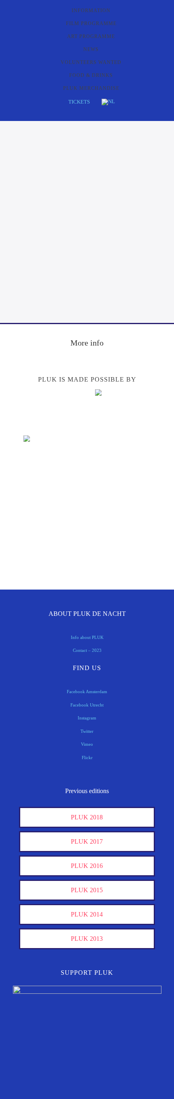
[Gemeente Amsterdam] (130, 557)
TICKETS (79, 102)
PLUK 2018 (87, 817)
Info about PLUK (87, 637)
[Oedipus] (43, 532)
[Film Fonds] (43, 452)
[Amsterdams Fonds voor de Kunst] (130, 414)
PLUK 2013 (87, 938)
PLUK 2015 (87, 890)
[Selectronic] (43, 507)
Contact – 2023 (87, 650)
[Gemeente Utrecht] (43, 481)
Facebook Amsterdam (87, 691)
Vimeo (87, 744)
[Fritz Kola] (43, 423)
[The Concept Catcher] (43, 557)
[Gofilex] (130, 481)
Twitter (87, 731)
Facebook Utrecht (87, 704)
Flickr (87, 757)
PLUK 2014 (87, 914)
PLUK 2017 (87, 841)
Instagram (87, 717)
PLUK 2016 (87, 865)
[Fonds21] (130, 456)
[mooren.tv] (130, 507)
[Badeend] (130, 532)
